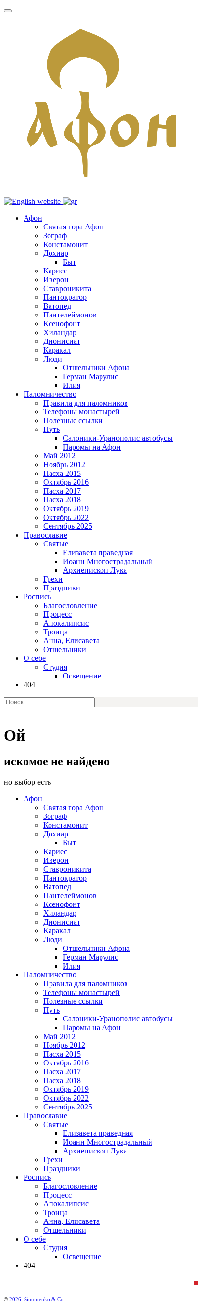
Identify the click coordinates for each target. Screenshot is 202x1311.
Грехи (53, 579)
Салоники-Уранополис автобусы (118, 438)
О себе (35, 658)
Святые (55, 544)
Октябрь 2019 (66, 508)
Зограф (55, 235)
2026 (16, 1299)
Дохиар (55, 253)
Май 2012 (59, 456)
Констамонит (65, 244)
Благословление (70, 605)
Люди (52, 359)
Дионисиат (61, 341)
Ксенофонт (61, 323)
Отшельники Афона (96, 367)
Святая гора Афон (73, 227)
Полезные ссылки (73, 420)
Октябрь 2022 (66, 517)
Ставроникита (67, 288)
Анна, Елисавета (71, 640)
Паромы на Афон (92, 447)
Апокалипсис (66, 623)
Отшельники (64, 649)
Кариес (55, 271)
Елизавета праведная (98, 552)
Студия (55, 667)
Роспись (37, 596)
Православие (45, 535)
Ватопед (57, 306)
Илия (71, 385)
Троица (55, 632)
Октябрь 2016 (66, 482)
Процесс (57, 614)
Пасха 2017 (62, 491)
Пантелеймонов (70, 315)
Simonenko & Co (44, 1299)
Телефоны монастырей (81, 411)
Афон (33, 218)
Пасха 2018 (62, 500)
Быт (69, 262)
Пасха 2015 (62, 473)
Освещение (82, 676)
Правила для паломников (85, 403)
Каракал (57, 350)
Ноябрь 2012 (64, 464)
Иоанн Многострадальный (107, 561)
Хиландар (59, 332)
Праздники (61, 588)
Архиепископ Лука (95, 570)
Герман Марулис (90, 376)
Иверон (56, 279)
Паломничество (50, 394)
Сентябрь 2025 (67, 526)
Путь (51, 429)
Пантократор (65, 297)
